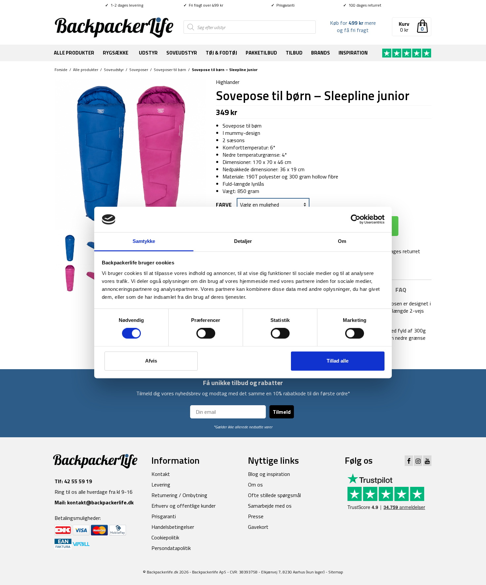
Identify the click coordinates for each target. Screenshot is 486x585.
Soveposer (138, 69)
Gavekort (258, 527)
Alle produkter (74, 53)
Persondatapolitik (171, 548)
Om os (255, 484)
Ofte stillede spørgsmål (274, 495)
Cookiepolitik (165, 537)
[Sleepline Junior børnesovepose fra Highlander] (130, 153)
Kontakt (160, 474)
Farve (224, 205)
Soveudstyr (181, 53)
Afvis (151, 361)
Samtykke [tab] (144, 241)
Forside (61, 69)
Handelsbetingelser (172, 527)
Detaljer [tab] (243, 241)
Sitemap (335, 572)
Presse (255, 516)
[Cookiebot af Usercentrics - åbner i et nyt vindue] (356, 219)
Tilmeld (282, 412)
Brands (320, 53)
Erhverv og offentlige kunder (183, 506)
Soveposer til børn (170, 69)
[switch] (205, 333)
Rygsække (115, 53)
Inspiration (353, 53)
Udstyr (148, 53)
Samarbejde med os (270, 506)
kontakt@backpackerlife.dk (100, 502)
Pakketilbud (261, 53)
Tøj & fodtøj (221, 53)
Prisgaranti (283, 5)
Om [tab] (342, 241)
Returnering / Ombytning (179, 495)
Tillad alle (337, 361)
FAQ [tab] (400, 289)
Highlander (227, 82)
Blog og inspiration (269, 474)
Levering (160, 484)
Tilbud (294, 53)
